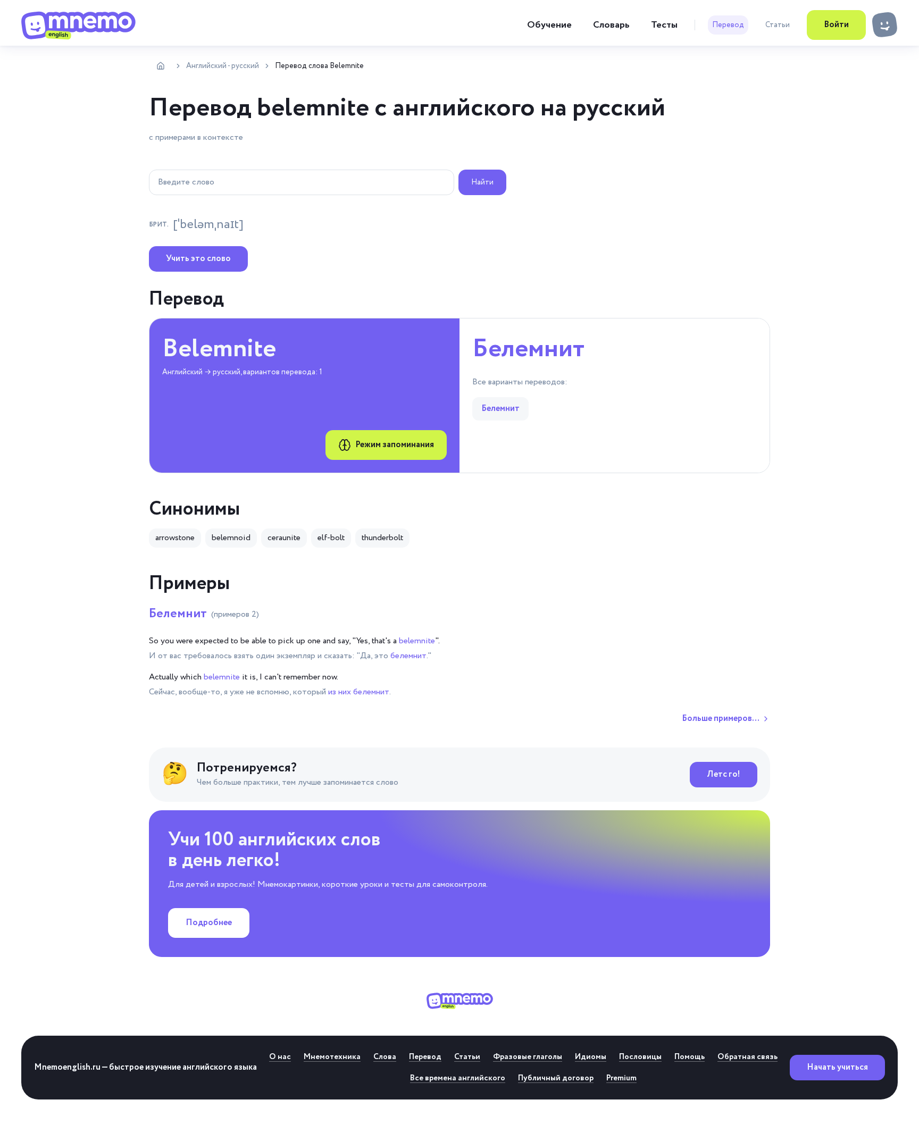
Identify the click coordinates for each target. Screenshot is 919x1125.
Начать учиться (837, 1067)
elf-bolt (331, 538)
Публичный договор (556, 1078)
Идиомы (590, 1057)
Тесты (664, 25)
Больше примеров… (720, 718)
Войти (836, 25)
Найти (482, 182)
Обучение (549, 25)
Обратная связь (747, 1057)
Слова (384, 1057)
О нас (280, 1057)
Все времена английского (457, 1078)
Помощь (689, 1057)
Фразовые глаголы (527, 1057)
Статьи (777, 25)
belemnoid (231, 538)
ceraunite (284, 538)
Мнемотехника (332, 1057)
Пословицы (640, 1057)
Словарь (611, 25)
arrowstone (175, 538)
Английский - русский (222, 66)
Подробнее (209, 923)
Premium (621, 1078)
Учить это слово (198, 259)
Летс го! (723, 774)
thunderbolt (382, 538)
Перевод (728, 25)
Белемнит (204, 614)
